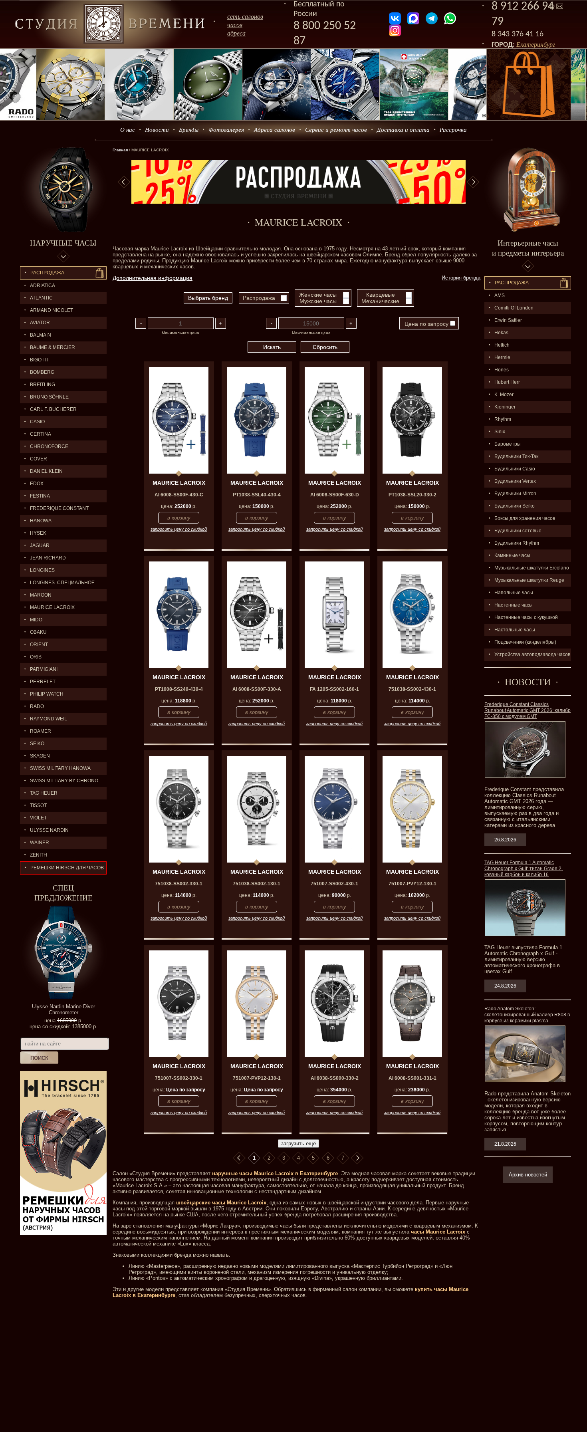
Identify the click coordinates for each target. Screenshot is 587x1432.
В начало (239, 1158)
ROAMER (40, 731)
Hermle (502, 357)
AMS (499, 295)
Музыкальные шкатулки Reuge (529, 580)
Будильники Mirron (515, 493)
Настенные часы (513, 605)
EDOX (37, 483)
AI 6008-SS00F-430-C (179, 495)
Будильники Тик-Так (516, 456)
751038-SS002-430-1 (412, 689)
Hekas (501, 332)
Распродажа (47, 273)
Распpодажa (512, 283)
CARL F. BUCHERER (53, 409)
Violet (38, 818)
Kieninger (505, 407)
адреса (236, 33)
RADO (37, 706)
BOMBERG (42, 372)
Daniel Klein (46, 471)
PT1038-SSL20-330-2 (412, 495)
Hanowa (41, 521)
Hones (501, 370)
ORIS (36, 657)
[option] (298, 182)
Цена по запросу (426, 324)
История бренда (461, 278)
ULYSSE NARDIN (49, 830)
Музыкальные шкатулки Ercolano (531, 568)
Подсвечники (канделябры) (525, 642)
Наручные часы (63, 243)
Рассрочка (453, 129)
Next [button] (473, 182)
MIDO (36, 620)
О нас (127, 129)
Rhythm (502, 419)
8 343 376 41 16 (517, 34)
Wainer (39, 842)
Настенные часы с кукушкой (526, 617)
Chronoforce (49, 446)
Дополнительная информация (152, 278)
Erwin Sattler (508, 320)
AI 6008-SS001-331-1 (412, 1078)
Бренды (188, 129)
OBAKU (38, 632)
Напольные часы (513, 592)
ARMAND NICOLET (51, 310)
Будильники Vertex (515, 481)
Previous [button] (123, 182)
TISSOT (38, 805)
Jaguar (40, 545)
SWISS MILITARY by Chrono (64, 780)
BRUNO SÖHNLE (49, 397)
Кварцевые (380, 295)
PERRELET (43, 681)
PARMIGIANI (44, 669)
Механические (380, 301)
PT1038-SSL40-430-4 (257, 495)
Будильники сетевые (517, 531)
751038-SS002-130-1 (256, 884)
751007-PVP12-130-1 (257, 1078)
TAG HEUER (44, 793)
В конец (357, 1158)
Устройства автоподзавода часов (532, 654)
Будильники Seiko (514, 506)
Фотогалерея (226, 129)
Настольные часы (514, 630)
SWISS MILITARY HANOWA (60, 768)
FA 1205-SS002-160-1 (334, 689)
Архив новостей (528, 1175)
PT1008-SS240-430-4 (179, 689)
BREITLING (42, 384)
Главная (120, 150)
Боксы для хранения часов (524, 518)
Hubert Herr (507, 382)
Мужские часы (318, 301)
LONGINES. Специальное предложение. (57, 584)
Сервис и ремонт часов (336, 129)
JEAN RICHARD (48, 558)
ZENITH (38, 855)
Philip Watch (46, 694)
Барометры (507, 444)
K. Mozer (504, 394)
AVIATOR (40, 322)
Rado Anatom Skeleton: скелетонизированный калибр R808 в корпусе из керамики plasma (527, 1014)
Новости (157, 129)
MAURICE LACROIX (52, 607)
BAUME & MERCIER (52, 347)
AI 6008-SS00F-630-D (334, 495)
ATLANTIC (41, 298)
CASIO (37, 421)
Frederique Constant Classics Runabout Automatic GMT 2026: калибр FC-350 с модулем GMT (527, 710)
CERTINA (40, 434)
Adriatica (42, 285)
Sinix (499, 431)
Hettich (502, 345)
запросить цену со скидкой (179, 529)
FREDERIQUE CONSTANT (59, 508)
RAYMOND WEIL (48, 719)
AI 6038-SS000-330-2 (335, 1078)
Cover (38, 459)
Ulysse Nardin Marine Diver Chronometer (63, 1009)
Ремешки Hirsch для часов (67, 868)
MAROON (41, 595)
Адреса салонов (274, 129)
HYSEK (38, 533)
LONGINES (42, 570)
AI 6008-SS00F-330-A (256, 689)
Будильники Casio (514, 469)
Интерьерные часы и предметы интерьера (528, 248)
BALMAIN (40, 335)
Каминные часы (512, 555)
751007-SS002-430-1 (334, 884)
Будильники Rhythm (516, 543)
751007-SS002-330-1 (178, 1078)
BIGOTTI (39, 360)
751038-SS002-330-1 (178, 884)
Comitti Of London (513, 308)
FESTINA (40, 496)
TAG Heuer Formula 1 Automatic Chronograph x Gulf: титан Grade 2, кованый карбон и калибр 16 (523, 868)
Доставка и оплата (403, 129)
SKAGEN (40, 756)
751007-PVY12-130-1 (412, 884)
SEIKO (37, 743)
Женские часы (318, 295)
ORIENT (39, 644)
